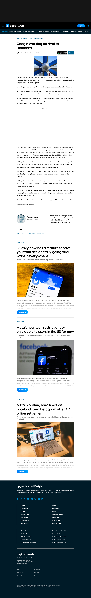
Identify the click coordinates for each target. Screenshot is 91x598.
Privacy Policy (37, 569)
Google (23, 233)
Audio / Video (25, 514)
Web (18, 233)
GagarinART (26, 204)
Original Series (56, 523)
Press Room (36, 572)
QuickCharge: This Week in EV (36, 233)
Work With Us (20, 572)
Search (88, 25)
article (48, 162)
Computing (24, 509)
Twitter (25, 499)
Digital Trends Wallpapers (59, 536)
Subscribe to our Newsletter (59, 531)
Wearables (55, 509)
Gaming (23, 511)
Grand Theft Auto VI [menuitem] (15, 32)
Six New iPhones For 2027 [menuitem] (30, 32)
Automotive (24, 523)
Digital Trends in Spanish (59, 539)
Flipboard (42, 499)
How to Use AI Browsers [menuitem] (70, 32)
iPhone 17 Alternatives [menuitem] (84, 32)
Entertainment (25, 520)
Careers (18, 569)
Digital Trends (11, 28)
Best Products (56, 517)
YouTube (28, 499)
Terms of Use (20, 579)
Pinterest (35, 499)
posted (38, 91)
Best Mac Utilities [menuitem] (44, 32)
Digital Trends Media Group (26, 586)
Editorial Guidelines (26, 539)
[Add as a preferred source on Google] (62, 52)
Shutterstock (31, 204)
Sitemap (36, 575)
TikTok (32, 499)
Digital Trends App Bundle (59, 542)
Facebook (17, 499)
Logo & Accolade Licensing (28, 542)
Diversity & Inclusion (21, 575)
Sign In (81, 26)
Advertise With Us (26, 536)
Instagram (21, 499)
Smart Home (24, 517)
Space (54, 511)
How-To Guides (56, 520)
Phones (23, 506)
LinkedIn (39, 499)
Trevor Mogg (21, 53)
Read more (22, 312)
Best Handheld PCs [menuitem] (56, 32)
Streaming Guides (57, 514)
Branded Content (57, 534)
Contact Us (24, 534)
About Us (23, 531)
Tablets (54, 506)
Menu (3, 25)
